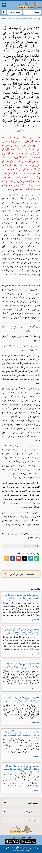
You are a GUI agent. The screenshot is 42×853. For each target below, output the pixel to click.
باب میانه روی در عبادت (9, 18)
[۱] (10, 189)
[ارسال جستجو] (4, 12)
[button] (4, 5)
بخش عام (22, 18)
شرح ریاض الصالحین (34, 18)
